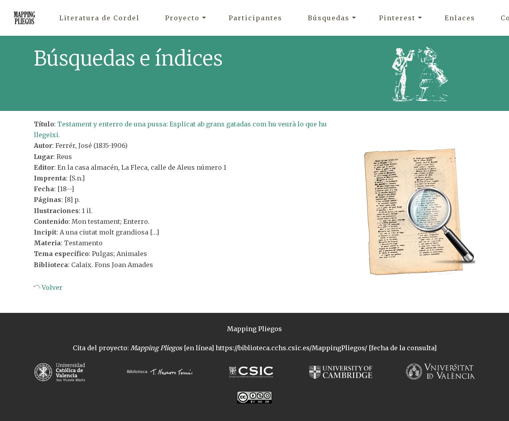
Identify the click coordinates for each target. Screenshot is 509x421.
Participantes (255, 18)
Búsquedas (329, 18)
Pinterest (397, 18)
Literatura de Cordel (99, 18)
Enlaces (460, 18)
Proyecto (182, 18)
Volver (51, 287)
